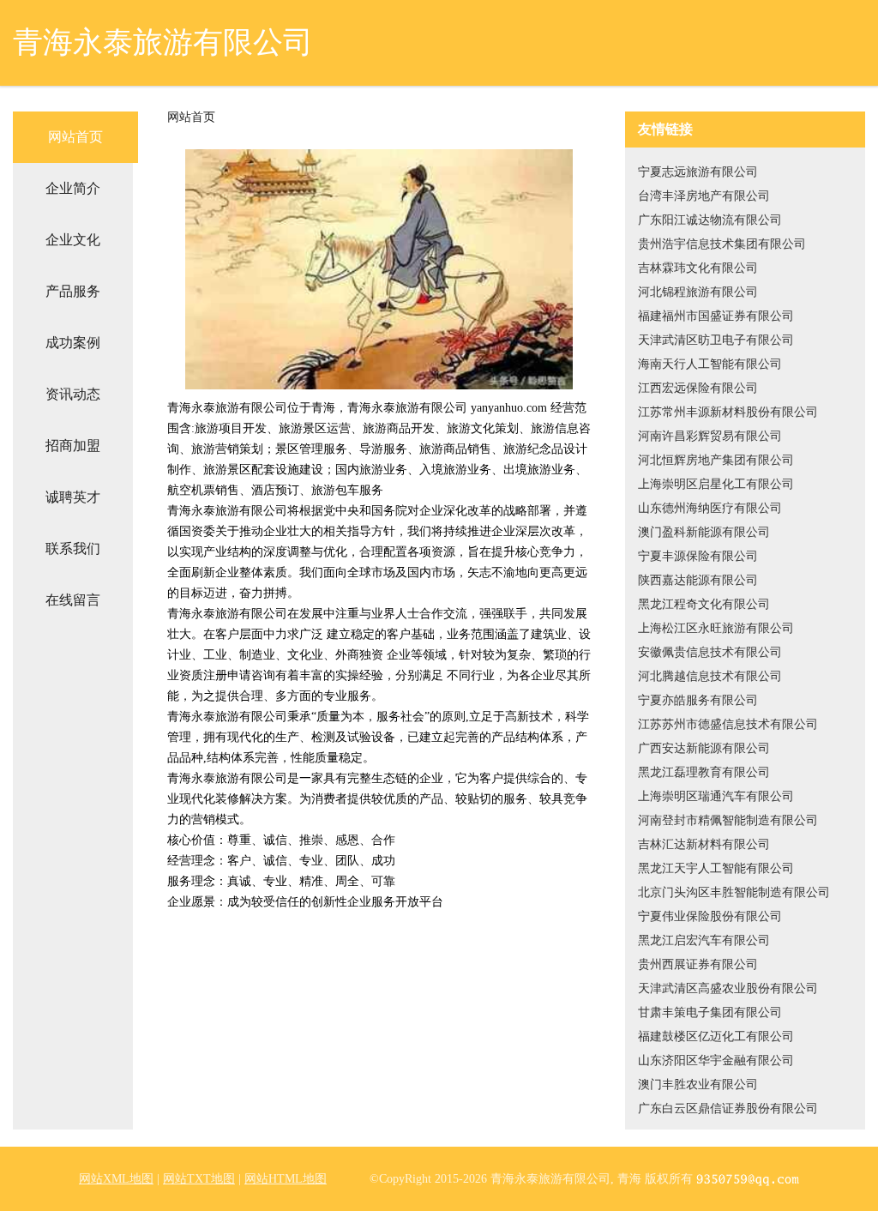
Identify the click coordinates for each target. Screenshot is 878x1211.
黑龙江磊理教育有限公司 (704, 772)
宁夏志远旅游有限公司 (698, 172)
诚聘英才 (72, 497)
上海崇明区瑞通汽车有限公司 (716, 796)
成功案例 (72, 342)
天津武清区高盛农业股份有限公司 (728, 988)
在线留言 (72, 600)
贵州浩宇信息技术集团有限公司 (722, 244)
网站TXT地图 (199, 1178)
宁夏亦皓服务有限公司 (698, 700)
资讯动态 (72, 394)
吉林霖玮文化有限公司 (698, 268)
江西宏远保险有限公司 (698, 388)
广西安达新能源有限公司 (704, 748)
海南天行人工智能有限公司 (710, 364)
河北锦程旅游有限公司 (698, 292)
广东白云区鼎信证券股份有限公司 (728, 1108)
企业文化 (72, 239)
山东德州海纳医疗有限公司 (710, 508)
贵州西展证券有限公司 (698, 964)
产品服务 (72, 291)
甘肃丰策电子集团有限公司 (710, 1012)
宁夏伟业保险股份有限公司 (710, 916)
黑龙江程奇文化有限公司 (704, 604)
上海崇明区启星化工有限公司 (716, 484)
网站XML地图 (116, 1178)
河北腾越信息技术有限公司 (710, 676)
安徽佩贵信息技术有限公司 (710, 652)
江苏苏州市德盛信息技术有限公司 (728, 724)
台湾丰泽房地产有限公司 (704, 196)
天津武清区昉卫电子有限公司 (716, 340)
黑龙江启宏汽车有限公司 (704, 940)
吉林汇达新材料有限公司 (704, 844)
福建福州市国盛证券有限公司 (716, 316)
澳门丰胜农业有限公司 (698, 1084)
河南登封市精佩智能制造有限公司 (728, 820)
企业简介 (72, 188)
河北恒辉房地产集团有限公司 (716, 460)
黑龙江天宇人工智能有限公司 (716, 868)
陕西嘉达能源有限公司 (698, 580)
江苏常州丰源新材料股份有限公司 (728, 412)
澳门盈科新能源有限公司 (704, 532)
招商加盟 (72, 445)
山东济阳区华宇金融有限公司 (716, 1060)
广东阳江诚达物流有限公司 (710, 220)
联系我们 (72, 548)
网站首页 (75, 137)
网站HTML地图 (285, 1178)
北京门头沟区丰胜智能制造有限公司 (734, 892)
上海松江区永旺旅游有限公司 (716, 628)
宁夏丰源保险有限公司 (698, 556)
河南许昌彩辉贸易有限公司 (710, 436)
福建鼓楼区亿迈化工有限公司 (716, 1036)
